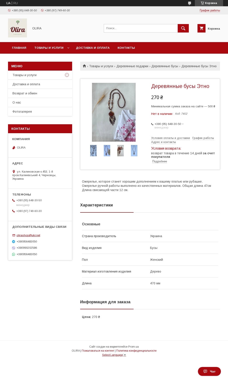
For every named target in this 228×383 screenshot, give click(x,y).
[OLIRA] (17, 36)
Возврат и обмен (24, 93)
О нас (16, 102)
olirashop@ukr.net (28, 235)
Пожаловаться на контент (98, 350)
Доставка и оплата (93, 47)
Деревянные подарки (132, 66)
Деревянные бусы (164, 66)
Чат (213, 371)
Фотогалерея (22, 111)
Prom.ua (133, 346)
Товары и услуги (48, 47)
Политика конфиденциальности (136, 350)
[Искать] (183, 28)
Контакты (126, 47)
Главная (19, 47)
